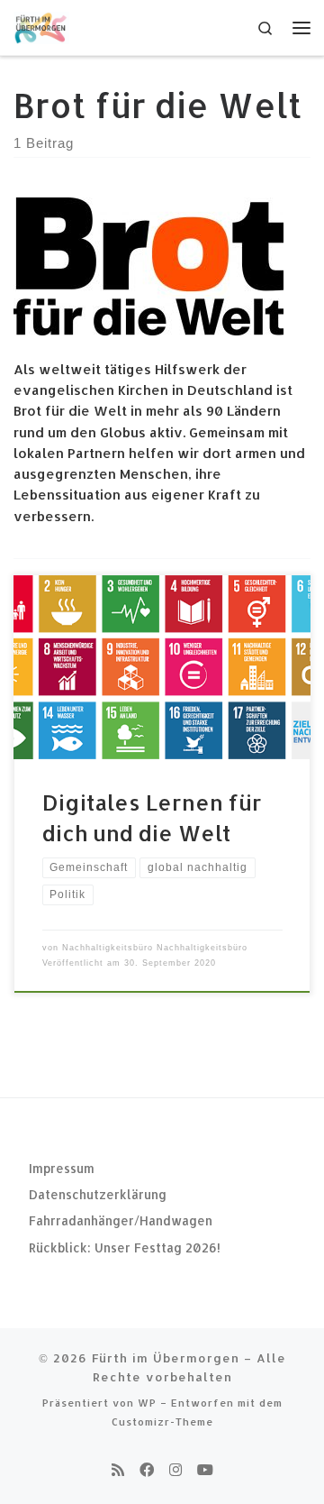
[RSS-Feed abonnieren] (118, 1469)
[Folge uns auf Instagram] (175, 1469)
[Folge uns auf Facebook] (147, 1469)
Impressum (61, 1168)
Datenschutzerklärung (97, 1194)
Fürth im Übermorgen (165, 1357)
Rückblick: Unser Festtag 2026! (124, 1247)
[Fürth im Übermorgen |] (41, 26)
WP (147, 1402)
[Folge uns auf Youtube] (205, 1469)
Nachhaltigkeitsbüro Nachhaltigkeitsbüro (155, 947)
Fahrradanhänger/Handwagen (120, 1220)
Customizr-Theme (162, 1421)
